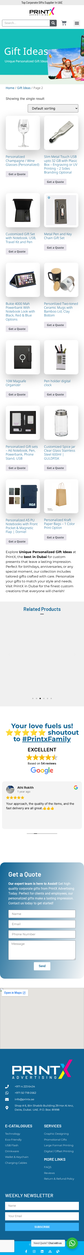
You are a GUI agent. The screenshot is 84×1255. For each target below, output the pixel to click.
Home (10, 88)
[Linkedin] (42, 1251)
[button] (76, 23)
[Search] (53, 23)
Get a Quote (17, 174)
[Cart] (64, 23)
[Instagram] (34, 1251)
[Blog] (58, 1251)
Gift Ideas (24, 88)
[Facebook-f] (26, 1251)
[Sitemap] (50, 1251)
